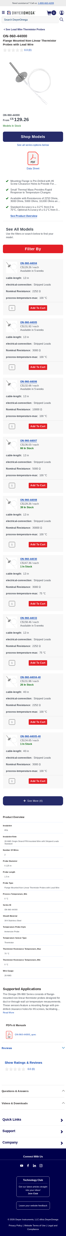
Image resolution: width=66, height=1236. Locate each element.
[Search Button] (61, 20)
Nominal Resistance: (18, 291)
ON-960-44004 (28, 263)
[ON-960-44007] (11, 444)
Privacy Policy (15, 1225)
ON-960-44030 (28, 559)
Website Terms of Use (35, 1225)
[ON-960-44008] (11, 503)
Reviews (7, 1048)
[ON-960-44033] (11, 622)
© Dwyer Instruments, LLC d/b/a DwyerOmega (33, 1219)
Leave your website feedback (33, 1205)
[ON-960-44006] (11, 385)
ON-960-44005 (28, 322)
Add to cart (37, 308)
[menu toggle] (3, 13)
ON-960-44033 (28, 618)
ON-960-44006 (28, 381)
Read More (8, 1012)
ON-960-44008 (28, 499)
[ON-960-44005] (11, 326)
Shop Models (33, 137)
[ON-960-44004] (11, 267)
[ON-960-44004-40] (11, 681)
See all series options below (33, 145)
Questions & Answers (15, 1091)
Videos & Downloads (15, 1103)
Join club (33, 1193)
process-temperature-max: (22, 297)
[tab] (33, 1031)
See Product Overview (23, 216)
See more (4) (34, 801)
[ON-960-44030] (11, 563)
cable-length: (14, 278)
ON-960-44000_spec (25, 1034)
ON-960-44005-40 (30, 736)
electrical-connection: (19, 284)
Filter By (33, 249)
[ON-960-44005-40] (11, 740)
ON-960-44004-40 (30, 677)
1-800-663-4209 (46, 3)
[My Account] (61, 12)
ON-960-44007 (28, 440)
